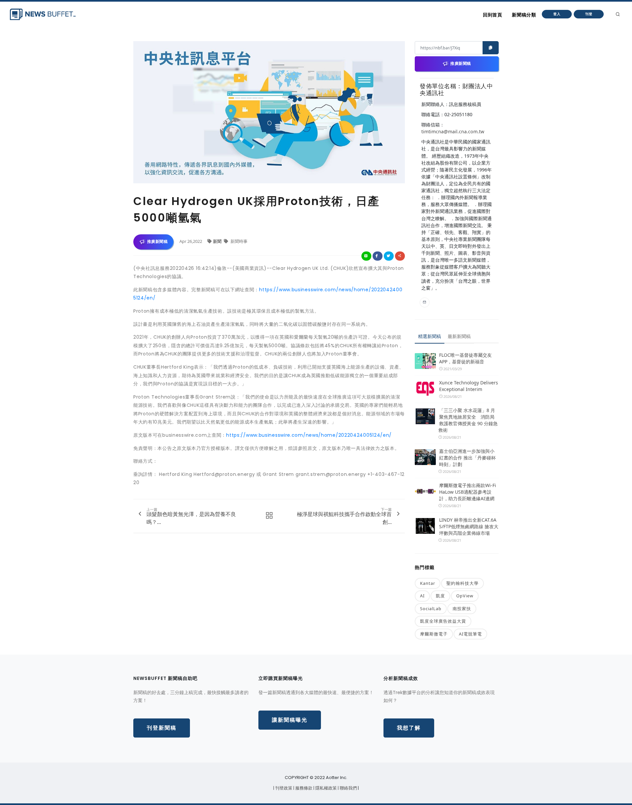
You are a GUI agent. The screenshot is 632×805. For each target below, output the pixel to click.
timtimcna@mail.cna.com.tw (452, 131)
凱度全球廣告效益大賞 (443, 621)
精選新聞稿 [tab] (429, 336)
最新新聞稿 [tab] (459, 336)
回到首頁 (492, 15)
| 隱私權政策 (325, 788)
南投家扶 (462, 608)
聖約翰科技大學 (462, 583)
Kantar (427, 583)
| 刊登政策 (283, 788)
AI (422, 596)
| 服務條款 (303, 788)
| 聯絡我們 (348, 788)
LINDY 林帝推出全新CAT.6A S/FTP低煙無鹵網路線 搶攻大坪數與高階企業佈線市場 (468, 526)
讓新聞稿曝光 (289, 720)
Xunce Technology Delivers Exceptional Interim (468, 385)
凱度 (440, 596)
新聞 (218, 241)
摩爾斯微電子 (434, 634)
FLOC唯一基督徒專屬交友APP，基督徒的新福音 (465, 358)
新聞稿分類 (524, 15)
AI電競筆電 (470, 634)
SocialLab (430, 608)
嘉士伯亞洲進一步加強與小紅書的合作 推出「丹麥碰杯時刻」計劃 (467, 457)
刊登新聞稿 (161, 728)
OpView (464, 596)
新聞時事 (238, 241)
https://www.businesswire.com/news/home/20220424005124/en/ (309, 435)
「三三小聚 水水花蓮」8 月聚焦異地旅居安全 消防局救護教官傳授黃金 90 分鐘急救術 (468, 420)
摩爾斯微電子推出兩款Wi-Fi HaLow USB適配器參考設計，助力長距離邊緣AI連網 (467, 492)
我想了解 (409, 728)
